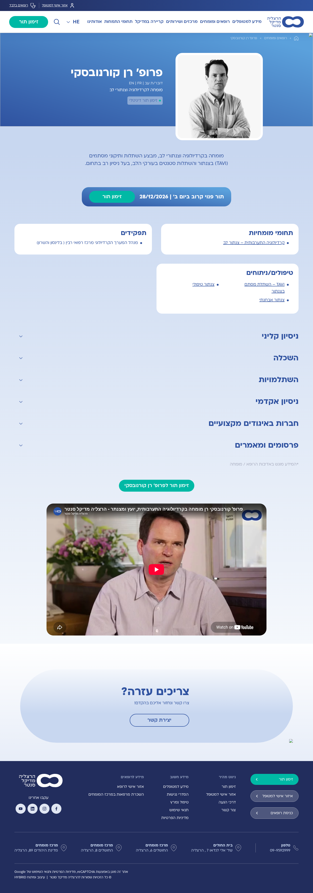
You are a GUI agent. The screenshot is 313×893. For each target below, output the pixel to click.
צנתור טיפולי (203, 284)
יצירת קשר (159, 720)
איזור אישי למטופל (277, 796)
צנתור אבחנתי (272, 300)
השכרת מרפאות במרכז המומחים (116, 794)
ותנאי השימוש (41, 872)
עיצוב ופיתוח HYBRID (29, 877)
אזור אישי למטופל (55, 5)
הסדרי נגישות (178, 794)
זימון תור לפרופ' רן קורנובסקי (156, 485)
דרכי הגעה (227, 802)
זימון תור (28, 22)
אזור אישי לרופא (130, 786)
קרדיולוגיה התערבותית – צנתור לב (254, 242)
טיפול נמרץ (179, 802)
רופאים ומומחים (275, 38)
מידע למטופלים (176, 786)
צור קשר (228, 810)
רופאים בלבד (18, 5)
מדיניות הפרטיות (175, 817)
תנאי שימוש (179, 810)
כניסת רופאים (282, 813)
